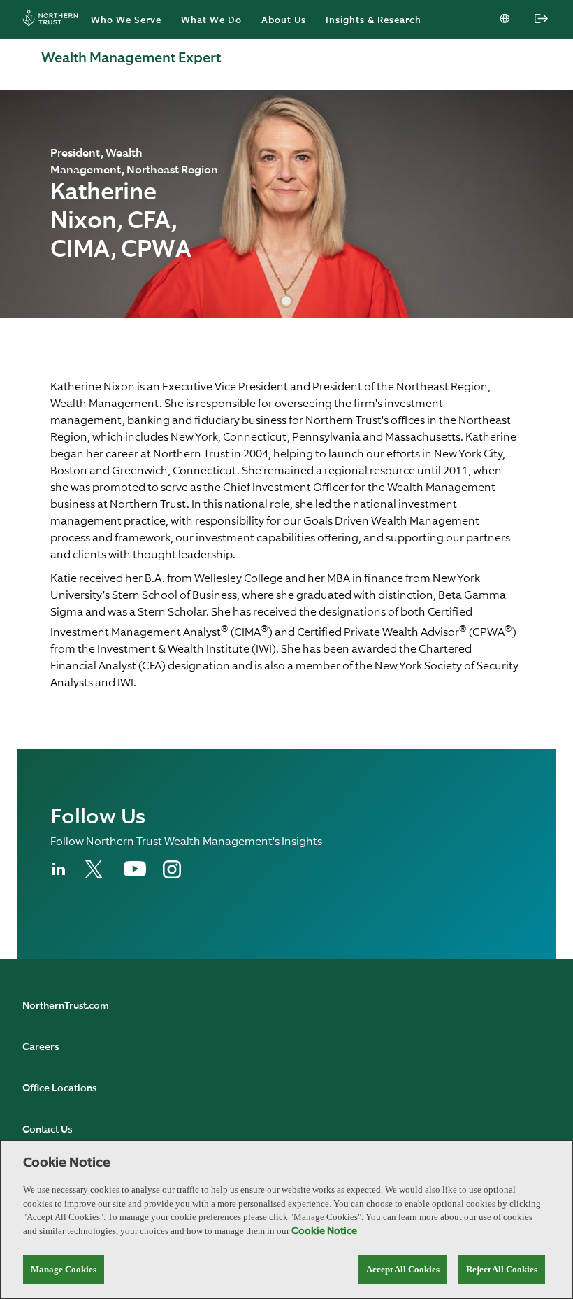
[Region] (506, 20)
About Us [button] (283, 20)
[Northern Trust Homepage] (53, 20)
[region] (286, 1219)
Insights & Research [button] (373, 20)
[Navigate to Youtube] (135, 874)
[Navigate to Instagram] (172, 875)
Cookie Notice (324, 1231)
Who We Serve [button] (126, 20)
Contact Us (47, 1130)
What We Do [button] (211, 20)
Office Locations (59, 1088)
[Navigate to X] (96, 875)
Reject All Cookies (501, 1269)
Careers (40, 1047)
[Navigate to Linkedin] (59, 875)
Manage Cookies (63, 1269)
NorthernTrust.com (65, 1006)
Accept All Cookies (403, 1269)
